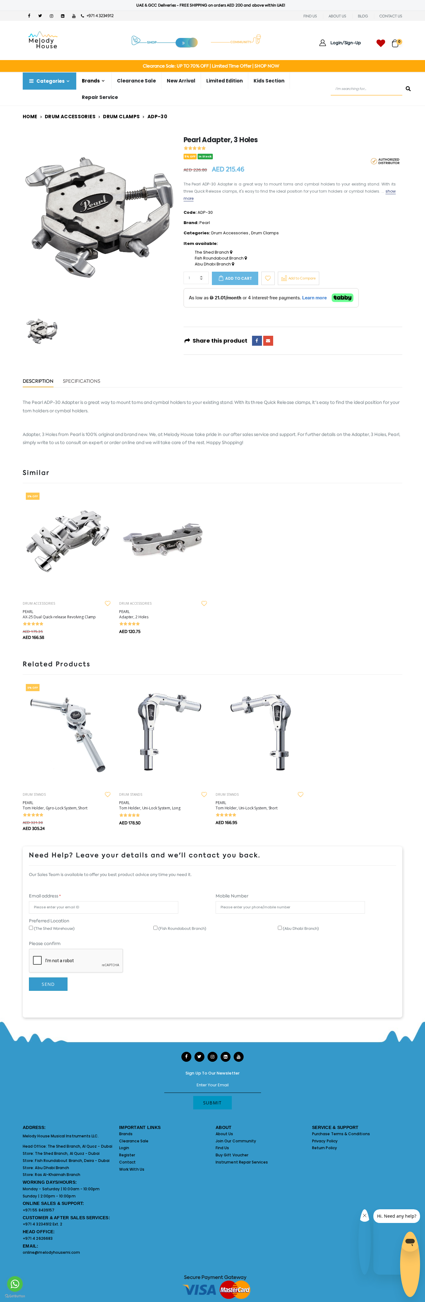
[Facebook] (257, 341)
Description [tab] (38, 381)
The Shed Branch (212, 252)
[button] (397, 41)
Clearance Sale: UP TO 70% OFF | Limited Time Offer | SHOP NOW (211, 66)
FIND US (310, 16)
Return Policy (324, 1147)
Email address (45, 896)
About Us (224, 1133)
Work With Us (131, 1169)
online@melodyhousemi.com (51, 1252)
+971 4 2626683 (38, 1238)
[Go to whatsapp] (15, 1284)
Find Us (222, 1147)
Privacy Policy (325, 1141)
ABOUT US (337, 16)
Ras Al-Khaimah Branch (57, 1174)
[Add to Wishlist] (268, 278)
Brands (126, 1133)
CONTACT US (390, 16)
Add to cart (238, 278)
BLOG (363, 16)
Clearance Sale (136, 80)
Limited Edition (224, 80)
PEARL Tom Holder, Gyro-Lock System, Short (55, 805)
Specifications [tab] (81, 381)
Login (124, 1147)
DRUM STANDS (34, 794)
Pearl (204, 223)
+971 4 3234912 (98, 15)
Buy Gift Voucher (232, 1155)
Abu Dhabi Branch (213, 264)
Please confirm (45, 943)
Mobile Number (232, 896)
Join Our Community (236, 1141)
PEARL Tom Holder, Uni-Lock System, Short (247, 805)
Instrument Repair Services (242, 1162)
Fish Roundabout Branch (220, 258)
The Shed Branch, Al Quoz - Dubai (80, 1146)
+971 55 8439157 (38, 1210)
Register (127, 1155)
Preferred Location (49, 921)
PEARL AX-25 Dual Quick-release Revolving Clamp (59, 614)
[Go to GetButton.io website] (15, 1296)
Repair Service (100, 97)
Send (48, 984)
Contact (127, 1162)
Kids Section (269, 80)
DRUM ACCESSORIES (39, 603)
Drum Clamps (121, 116)
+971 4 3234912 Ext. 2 (42, 1224)
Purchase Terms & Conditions (341, 1133)
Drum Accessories (70, 116)
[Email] (268, 341)
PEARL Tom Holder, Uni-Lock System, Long (149, 805)
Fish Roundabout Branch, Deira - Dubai (72, 1160)
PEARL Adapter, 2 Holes (133, 614)
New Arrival (181, 80)
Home (30, 116)
